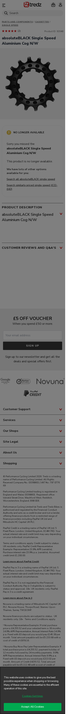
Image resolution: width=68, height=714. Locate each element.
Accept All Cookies (32, 706)
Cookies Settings (32, 696)
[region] (32, 690)
